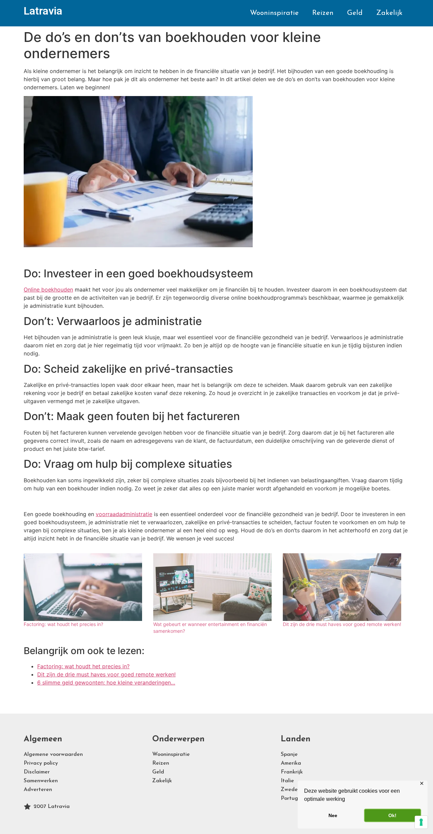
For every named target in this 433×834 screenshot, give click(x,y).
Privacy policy (41, 763)
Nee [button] (332, 815)
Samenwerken (41, 781)
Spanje (289, 754)
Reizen (323, 13)
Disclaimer (37, 772)
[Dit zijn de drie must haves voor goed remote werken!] (344, 587)
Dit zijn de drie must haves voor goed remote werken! (342, 624)
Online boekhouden (48, 289)
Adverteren (38, 789)
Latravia (43, 10)
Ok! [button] (392, 815)
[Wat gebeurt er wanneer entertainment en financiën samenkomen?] (214, 587)
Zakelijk (389, 13)
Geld (355, 13)
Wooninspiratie (274, 13)
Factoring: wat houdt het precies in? (63, 624)
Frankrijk (292, 772)
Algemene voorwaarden (53, 754)
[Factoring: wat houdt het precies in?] (85, 587)
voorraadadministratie (124, 514)
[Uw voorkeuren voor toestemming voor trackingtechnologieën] (421, 822)
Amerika (291, 763)
